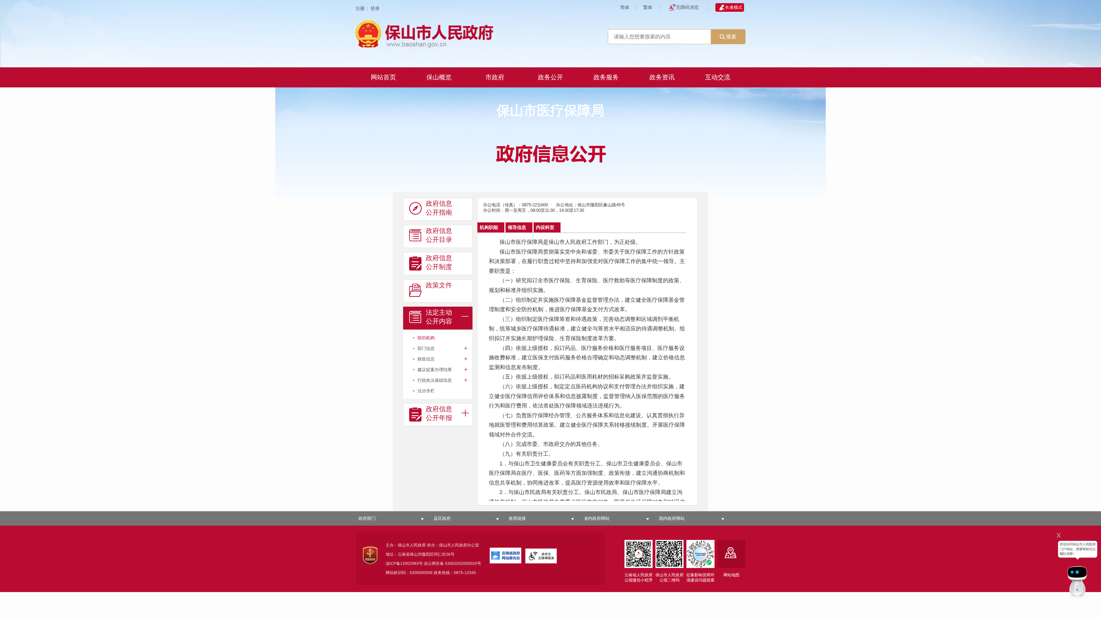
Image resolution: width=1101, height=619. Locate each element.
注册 (360, 8)
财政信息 (426, 358)
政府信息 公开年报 (439, 413)
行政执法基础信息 (434, 380)
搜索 (731, 37)
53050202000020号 (463, 563)
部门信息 (426, 348)
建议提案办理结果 (434, 369)
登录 (375, 8)
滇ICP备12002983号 (404, 563)
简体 (624, 7)
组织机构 (426, 337)
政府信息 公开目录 (439, 235)
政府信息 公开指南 (439, 208)
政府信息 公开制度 (439, 262)
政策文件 (439, 285)
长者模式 (733, 7)
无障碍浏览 (687, 7)
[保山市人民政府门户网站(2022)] (550, 33)
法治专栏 (426, 390)
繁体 (647, 7)
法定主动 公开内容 (439, 317)
